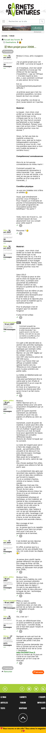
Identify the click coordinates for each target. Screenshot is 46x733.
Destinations (11, 42)
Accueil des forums (12, 39)
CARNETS (23, 697)
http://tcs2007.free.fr (25, 652)
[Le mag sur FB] (21, 690)
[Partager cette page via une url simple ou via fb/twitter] (20, 225)
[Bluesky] (35, 690)
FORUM (23, 703)
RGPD (43, 708)
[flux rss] (42, 690)
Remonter (8, 671)
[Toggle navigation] (4, 21)
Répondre (39, 672)
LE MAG (3, 697)
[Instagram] (28, 690)
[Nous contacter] (4, 690)
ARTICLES (4, 703)
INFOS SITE (41, 703)
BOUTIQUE (23, 708)
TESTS (3, 708)
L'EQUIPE (42, 697)
